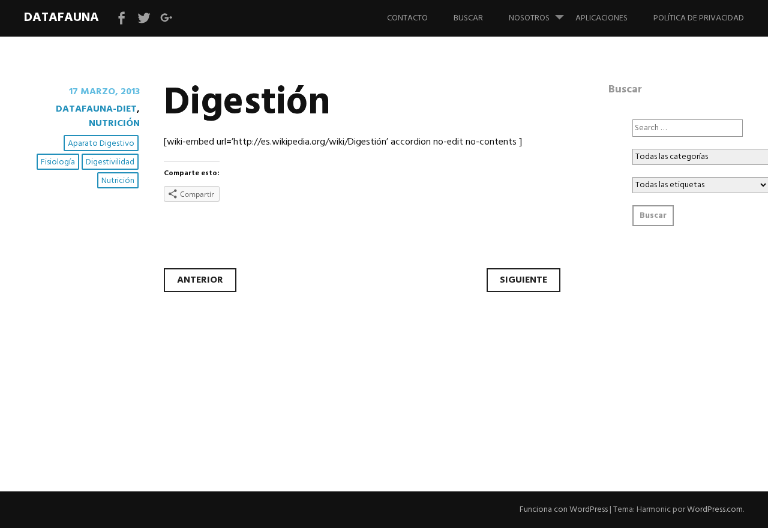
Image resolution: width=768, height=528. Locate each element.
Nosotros (529, 18)
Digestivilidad (110, 162)
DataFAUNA (61, 17)
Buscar (468, 18)
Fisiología (58, 162)
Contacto (407, 18)
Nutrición (114, 123)
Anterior (200, 280)
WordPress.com (715, 510)
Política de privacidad (698, 18)
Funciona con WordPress (564, 510)
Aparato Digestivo (101, 144)
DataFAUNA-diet (96, 109)
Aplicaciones (601, 18)
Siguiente (523, 280)
